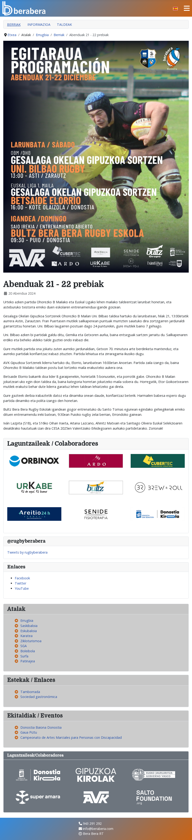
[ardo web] (96, 460)
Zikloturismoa (30, 641)
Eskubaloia (28, 631)
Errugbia (26, 620)
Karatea (26, 636)
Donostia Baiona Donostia (41, 727)
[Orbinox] (34, 460)
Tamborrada (30, 692)
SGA (23, 646)
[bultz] (96, 487)
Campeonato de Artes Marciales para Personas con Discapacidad (71, 737)
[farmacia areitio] (34, 513)
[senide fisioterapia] (96, 513)
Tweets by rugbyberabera (27, 552)
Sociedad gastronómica (38, 696)
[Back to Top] (184, 831)
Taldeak (64, 24)
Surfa (24, 656)
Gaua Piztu (28, 732)
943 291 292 (92, 823)
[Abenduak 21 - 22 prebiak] (95, 156)
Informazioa (38, 24)
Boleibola (27, 651)
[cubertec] (158, 460)
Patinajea (27, 661)
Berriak (14, 24)
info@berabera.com (98, 828)
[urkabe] (34, 487)
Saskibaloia (28, 625)
